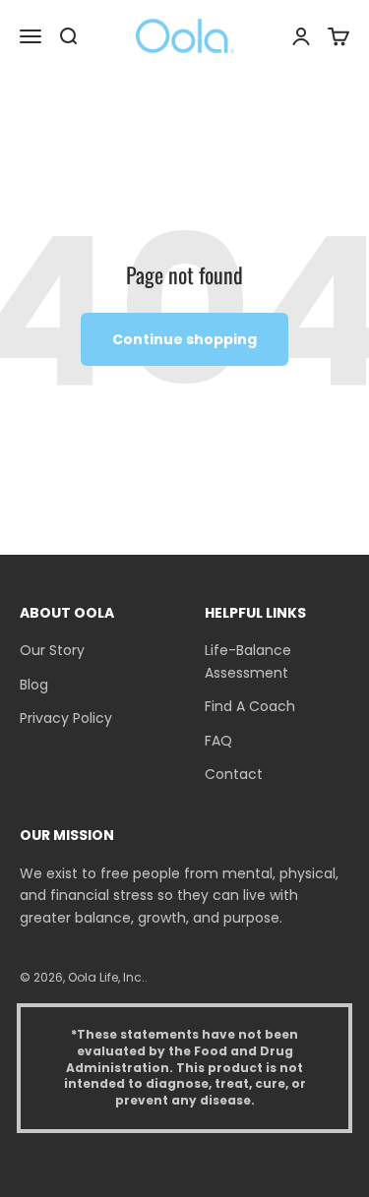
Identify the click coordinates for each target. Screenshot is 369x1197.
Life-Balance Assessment (248, 661)
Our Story (52, 650)
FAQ (218, 740)
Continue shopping (184, 339)
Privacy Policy (66, 718)
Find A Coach (250, 706)
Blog (34, 684)
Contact (234, 774)
